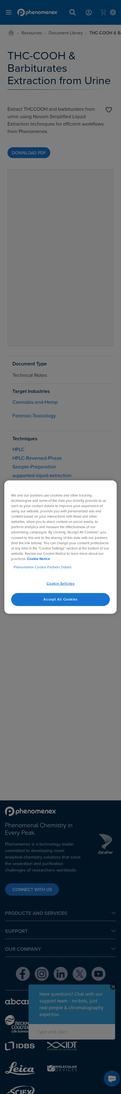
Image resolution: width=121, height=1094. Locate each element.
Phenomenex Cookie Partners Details (42, 566)
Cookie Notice (38, 558)
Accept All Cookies (60, 599)
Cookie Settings (61, 583)
